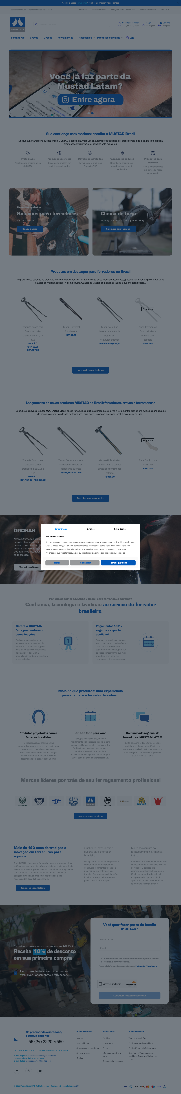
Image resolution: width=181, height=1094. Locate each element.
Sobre (120, 529)
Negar (57, 563)
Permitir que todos (118, 563)
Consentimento (61, 529)
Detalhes (90, 529)
